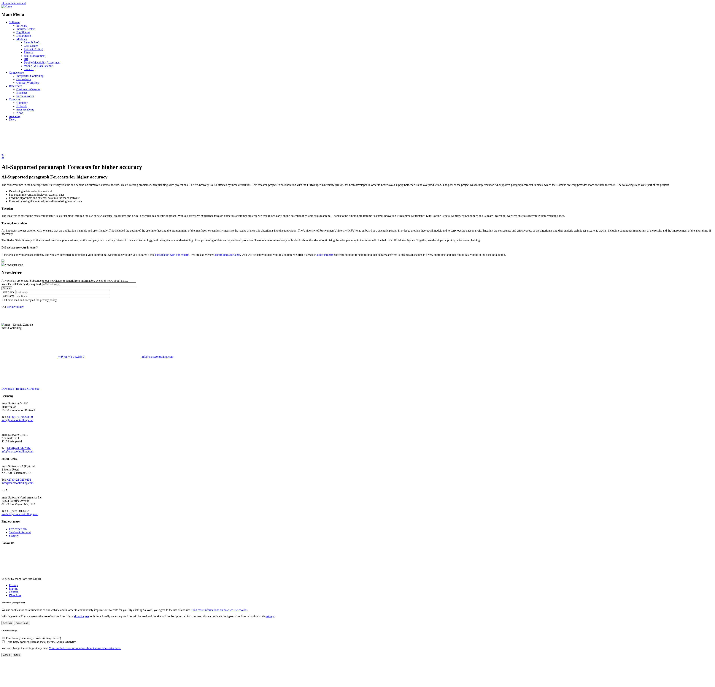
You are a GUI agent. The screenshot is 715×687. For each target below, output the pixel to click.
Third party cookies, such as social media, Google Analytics (41, 641)
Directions (15, 595)
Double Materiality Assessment (42, 62)
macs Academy (25, 109)
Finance (28, 52)
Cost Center (31, 45)
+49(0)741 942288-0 (19, 448)
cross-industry (325, 254)
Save (17, 654)
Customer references (28, 89)
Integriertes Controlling (30, 75)
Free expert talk (18, 529)
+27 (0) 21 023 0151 (19, 479)
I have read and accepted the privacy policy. (31, 300)
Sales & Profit (32, 42)
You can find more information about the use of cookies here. (85, 648)
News (19, 112)
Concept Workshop (27, 82)
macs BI (29, 69)
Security (14, 535)
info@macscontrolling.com (157, 356)
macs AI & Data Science (38, 65)
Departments (23, 35)
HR (26, 59)
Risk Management (34, 55)
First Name (8, 292)
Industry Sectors (25, 29)
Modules (21, 39)
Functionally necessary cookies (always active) (33, 638)
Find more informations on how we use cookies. (220, 610)
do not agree (81, 616)
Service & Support (20, 532)
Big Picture (23, 32)
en (2, 154)
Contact (13, 591)
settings (270, 616)
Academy (14, 116)
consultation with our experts (172, 254)
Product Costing (33, 49)
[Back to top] (29, 683)
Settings (7, 623)
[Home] (6, 6)
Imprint (13, 588)
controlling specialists (227, 254)
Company (14, 99)
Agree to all (22, 623)
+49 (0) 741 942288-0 (70, 356)
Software (14, 22)
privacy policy (15, 306)
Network (21, 106)
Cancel (6, 654)
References (15, 86)
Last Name (8, 295)
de (2, 157)
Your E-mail (21, 284)
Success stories (25, 96)
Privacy (13, 585)
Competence (16, 72)
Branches (21, 92)
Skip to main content (13, 3)
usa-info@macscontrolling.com (19, 514)
